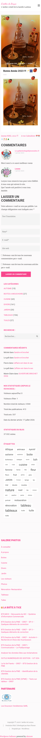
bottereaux (9, 460)
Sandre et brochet (21, 352)
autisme (9, 454)
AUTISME (8, 288)
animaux (21, 449)
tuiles (7, 516)
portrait (7, 500)
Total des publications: (13, 409)
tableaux (11, 510)
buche (27, 459)
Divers (3, 568)
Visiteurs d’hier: (10, 399)
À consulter (5, 547)
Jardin (3, 573)
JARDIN (7, 310)
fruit (15, 475)
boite (30, 454)
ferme (18, 470)
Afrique (9, 449)
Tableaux (4, 595)
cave (6, 464)
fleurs (7, 475)
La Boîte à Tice (12, 607)
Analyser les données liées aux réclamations (19, 653)
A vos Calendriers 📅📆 (30, 136)
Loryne (17, 169)
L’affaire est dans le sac (23, 363)
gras (30, 475)
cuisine (23, 464)
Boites (3, 557)
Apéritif (32, 449)
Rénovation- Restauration (11, 589)
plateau (30, 495)
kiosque (18, 480)
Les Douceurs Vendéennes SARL (14, 706)
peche (22, 495)
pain (6, 495)
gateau (23, 475)
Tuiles (3, 600)
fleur (33, 469)
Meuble (14, 485)
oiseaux (34, 490)
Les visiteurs (6, 579)
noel (20, 490)
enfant (33, 464)
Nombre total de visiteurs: (15, 404)
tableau (26, 505)
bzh (35, 459)
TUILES (7, 320)
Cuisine (4, 563)
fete (25, 470)
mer (6, 485)
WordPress (25, 729)
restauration (20, 500)
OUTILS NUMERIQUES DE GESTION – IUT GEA (20, 658)
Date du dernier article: (13, 420)
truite (23, 510)
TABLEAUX (8, 315)
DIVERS (30, 63)
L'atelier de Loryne (8, 3)
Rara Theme (31, 725)
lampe (27, 480)
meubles (24, 485)
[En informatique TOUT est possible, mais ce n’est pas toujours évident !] (6, 700)
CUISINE (7, 299)
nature (9, 490)
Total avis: (8, 414)
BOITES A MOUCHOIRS (13, 294)
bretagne (19, 459)
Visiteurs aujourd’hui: (12, 393)
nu (27, 490)
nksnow (29, 736)
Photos (4, 584)
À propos (5, 552)
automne (20, 454)
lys (34, 480)
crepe (13, 464)
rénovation (11, 505)
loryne (23, 63)
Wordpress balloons (8, 736)
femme (8, 469)
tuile (31, 510)
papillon (14, 495)
